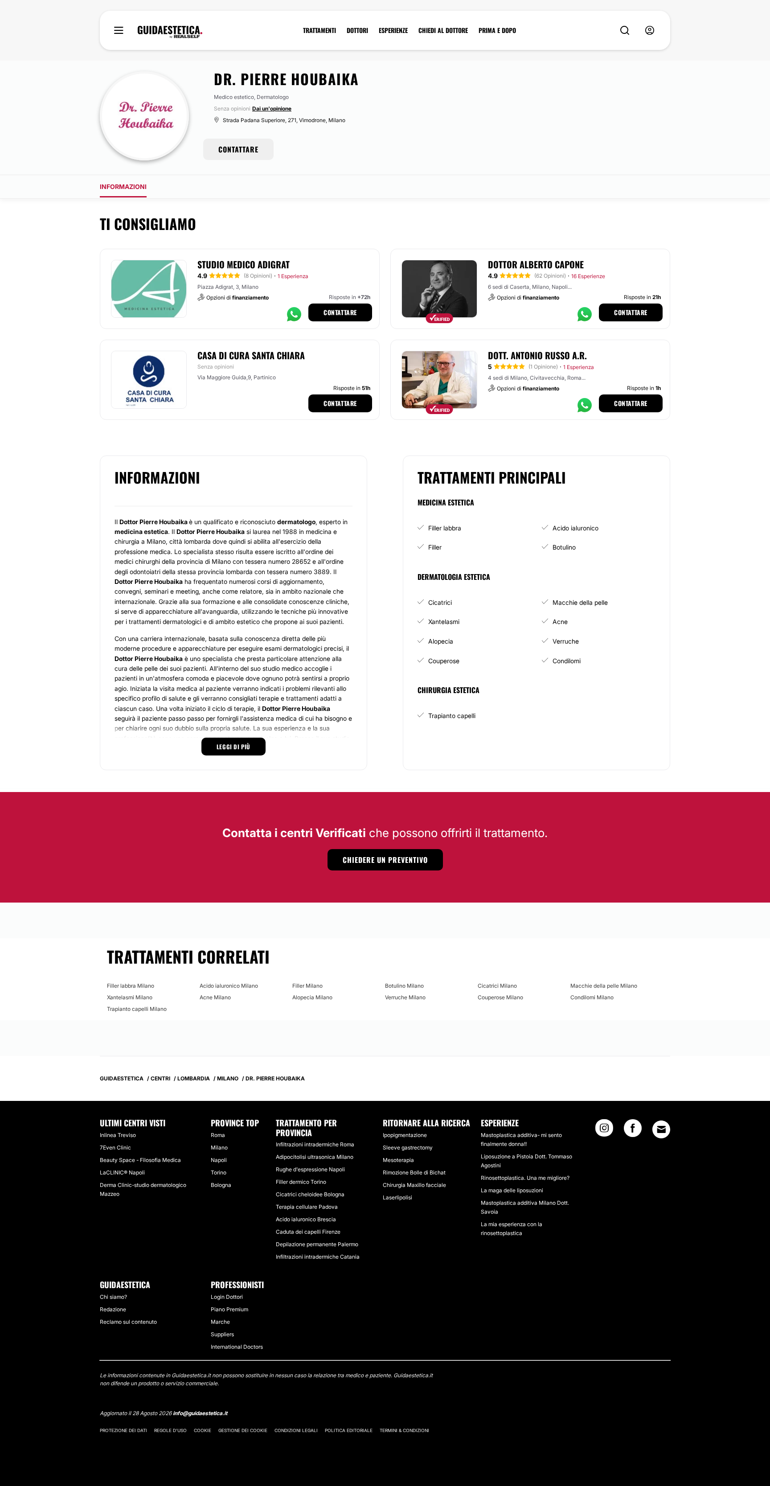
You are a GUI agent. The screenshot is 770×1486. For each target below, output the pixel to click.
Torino (218, 1172)
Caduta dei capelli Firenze (308, 1231)
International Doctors (237, 1346)
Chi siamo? (113, 1296)
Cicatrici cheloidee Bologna (310, 1194)
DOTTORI (357, 30)
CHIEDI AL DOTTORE (443, 30)
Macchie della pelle (580, 602)
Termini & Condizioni (404, 1430)
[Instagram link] (604, 1131)
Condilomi (567, 661)
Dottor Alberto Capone (536, 264)
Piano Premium (229, 1309)
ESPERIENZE (393, 30)
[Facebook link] (633, 1131)
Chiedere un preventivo (385, 859)
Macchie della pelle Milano (603, 985)
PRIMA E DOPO (497, 30)
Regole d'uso (170, 1430)
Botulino (564, 547)
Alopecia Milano (312, 997)
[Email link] (661, 1129)
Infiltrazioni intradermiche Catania (318, 1256)
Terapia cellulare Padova (307, 1206)
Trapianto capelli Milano (137, 1009)
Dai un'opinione (271, 108)
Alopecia (440, 641)
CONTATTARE (238, 149)
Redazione (113, 1309)
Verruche (566, 641)
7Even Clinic (115, 1147)
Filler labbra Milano (130, 985)
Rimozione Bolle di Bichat (414, 1172)
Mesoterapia (398, 1160)
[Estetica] (170, 32)
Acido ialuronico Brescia (306, 1219)
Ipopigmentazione (405, 1135)
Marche (220, 1321)
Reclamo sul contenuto (128, 1321)
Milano (219, 1147)
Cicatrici (440, 602)
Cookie (202, 1430)
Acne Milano (215, 997)
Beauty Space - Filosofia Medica (140, 1160)
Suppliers (222, 1334)
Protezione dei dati (123, 1430)
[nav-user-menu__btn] (650, 30)
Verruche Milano (405, 997)
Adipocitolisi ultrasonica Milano (314, 1156)
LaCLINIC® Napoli (122, 1172)
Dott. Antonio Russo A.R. (537, 355)
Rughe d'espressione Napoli (310, 1169)
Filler (435, 547)
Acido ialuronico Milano (229, 985)
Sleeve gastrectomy (408, 1147)
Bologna (221, 1185)
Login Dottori (227, 1296)
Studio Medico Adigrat (243, 264)
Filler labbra (444, 528)
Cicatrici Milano (497, 985)
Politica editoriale (349, 1430)
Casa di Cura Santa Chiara (251, 355)
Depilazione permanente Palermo (317, 1244)
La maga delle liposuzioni (512, 1190)
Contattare (340, 312)
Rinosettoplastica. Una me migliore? (525, 1177)
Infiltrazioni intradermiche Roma (315, 1144)
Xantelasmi (443, 621)
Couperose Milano (500, 997)
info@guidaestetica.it (200, 1413)
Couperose (443, 661)
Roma (218, 1135)
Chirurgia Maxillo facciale (414, 1185)
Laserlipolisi (397, 1197)
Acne (560, 621)
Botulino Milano (404, 985)
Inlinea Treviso (118, 1135)
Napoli (219, 1160)
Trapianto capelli (451, 715)
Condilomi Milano (592, 997)
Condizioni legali (296, 1430)
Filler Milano (307, 985)
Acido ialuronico (575, 528)
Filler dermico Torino (301, 1181)
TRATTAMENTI (319, 30)
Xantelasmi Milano (129, 997)
